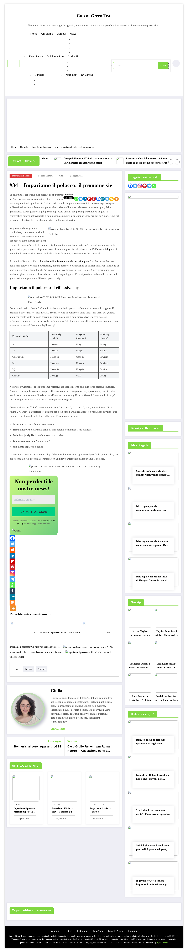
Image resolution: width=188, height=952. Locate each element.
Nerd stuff (71, 74)
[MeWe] (102, 199)
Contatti (61, 33)
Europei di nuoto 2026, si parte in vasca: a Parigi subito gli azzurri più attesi (76, 160)
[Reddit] (12, 550)
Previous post (54, 741)
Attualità (78, 47)
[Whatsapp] (76, 199)
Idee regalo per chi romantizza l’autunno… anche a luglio (149, 509)
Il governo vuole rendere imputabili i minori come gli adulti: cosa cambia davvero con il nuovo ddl (152, 883)
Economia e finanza (85, 39)
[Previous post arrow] (11, 746)
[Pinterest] (94, 199)
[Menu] (13, 63)
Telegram (98, 930)
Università (87, 74)
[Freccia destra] (177, 162)
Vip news (79, 43)
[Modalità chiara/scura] (176, 63)
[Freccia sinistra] (170, 162)
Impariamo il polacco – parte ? (100, 810)
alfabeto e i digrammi (105, 249)
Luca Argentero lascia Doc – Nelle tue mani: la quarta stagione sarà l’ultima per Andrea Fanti (139, 699)
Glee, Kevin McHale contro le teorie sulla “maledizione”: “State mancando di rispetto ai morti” (166, 666)
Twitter (68, 930)
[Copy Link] (111, 199)
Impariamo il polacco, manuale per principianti (65, 261)
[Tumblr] (12, 591)
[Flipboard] (89, 199)
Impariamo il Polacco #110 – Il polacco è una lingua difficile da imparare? (63, 810)
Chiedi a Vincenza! (49, 88)
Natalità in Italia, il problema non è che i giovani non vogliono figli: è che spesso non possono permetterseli (152, 777)
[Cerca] (111, 55)
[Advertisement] (94, 123)
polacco (41, 176)
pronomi (49, 176)
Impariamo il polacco (21, 176)
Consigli (39, 74)
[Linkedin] (85, 199)
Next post (72, 741)
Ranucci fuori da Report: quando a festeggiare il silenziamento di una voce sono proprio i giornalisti (150, 742)
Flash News (36, 56)
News (73, 33)
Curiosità (73, 56)
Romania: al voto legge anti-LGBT (37, 746)
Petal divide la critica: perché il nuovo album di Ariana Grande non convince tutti (166, 699)
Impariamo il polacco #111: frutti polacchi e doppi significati (24, 810)
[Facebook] (98, 199)
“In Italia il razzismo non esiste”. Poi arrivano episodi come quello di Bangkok (152, 813)
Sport (77, 52)
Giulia (61, 176)
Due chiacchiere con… (85, 66)
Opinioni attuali (55, 56)
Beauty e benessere (50, 80)
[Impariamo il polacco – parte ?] (102, 788)
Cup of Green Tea (93, 15)
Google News (115, 930)
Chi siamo (47, 33)
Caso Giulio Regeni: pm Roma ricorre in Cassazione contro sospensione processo (88, 749)
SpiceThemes (162, 942)
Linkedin (132, 930)
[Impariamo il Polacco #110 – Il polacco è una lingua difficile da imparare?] (64, 788)
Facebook (53, 930)
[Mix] (12, 602)
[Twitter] (107, 199)
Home (33, 33)
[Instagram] (12, 573)
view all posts (58, 729)
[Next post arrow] (118, 746)
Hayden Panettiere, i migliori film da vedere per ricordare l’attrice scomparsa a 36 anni (166, 634)
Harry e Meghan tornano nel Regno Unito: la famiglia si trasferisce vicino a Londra (140, 634)
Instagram (82, 930)
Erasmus (77, 70)
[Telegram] (80, 199)
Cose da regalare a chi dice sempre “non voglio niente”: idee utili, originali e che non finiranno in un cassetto (152, 473)
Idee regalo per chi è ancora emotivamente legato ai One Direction (152, 544)
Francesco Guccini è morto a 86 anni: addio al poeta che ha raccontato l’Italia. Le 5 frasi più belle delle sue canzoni (138, 161)
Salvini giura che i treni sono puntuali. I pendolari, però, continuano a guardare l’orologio (152, 848)
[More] (116, 199)
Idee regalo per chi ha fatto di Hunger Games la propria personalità (152, 579)
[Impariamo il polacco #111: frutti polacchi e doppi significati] (26, 788)
